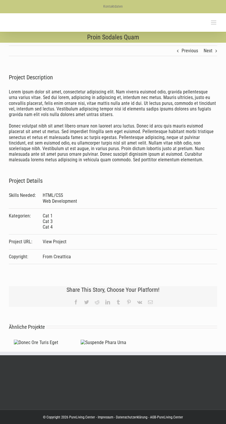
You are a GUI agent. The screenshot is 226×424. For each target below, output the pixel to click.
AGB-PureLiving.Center (166, 417)
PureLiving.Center (82, 417)
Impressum (105, 417)
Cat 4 (48, 227)
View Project (55, 241)
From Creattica (57, 256)
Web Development (60, 201)
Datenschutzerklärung (131, 417)
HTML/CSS (53, 195)
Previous (190, 50)
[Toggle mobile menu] (214, 22)
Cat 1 (48, 216)
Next (208, 50)
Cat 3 (48, 221)
